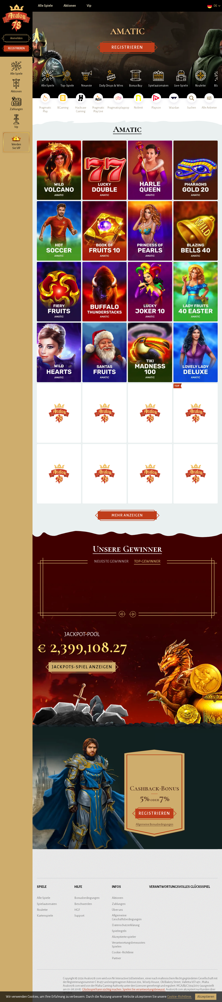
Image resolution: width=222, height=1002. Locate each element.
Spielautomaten (47, 904)
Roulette (42, 909)
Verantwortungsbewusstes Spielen (128, 944)
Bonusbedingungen (87, 897)
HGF (77, 909)
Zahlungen (119, 904)
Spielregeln (119, 931)
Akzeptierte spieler (124, 936)
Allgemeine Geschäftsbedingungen (127, 917)
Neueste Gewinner (111, 561)
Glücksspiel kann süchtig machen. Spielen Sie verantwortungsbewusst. (123, 989)
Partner (116, 958)
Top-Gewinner (147, 561)
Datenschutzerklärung (126, 925)
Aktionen (70, 5)
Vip (89, 5)
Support (79, 915)
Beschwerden (83, 904)
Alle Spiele (45, 5)
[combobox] (213, 6)
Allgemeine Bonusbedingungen (154, 824)
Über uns (117, 909)
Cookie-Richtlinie (123, 952)
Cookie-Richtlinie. (179, 996)
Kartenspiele (45, 915)
